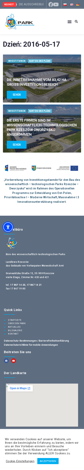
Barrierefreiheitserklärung (54, 340)
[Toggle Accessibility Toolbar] (8, 227)
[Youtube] (56, 4)
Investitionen (16, 61)
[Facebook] (50, 4)
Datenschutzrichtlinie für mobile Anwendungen (31, 344)
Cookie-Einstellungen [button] (20, 461)
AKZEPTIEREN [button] (48, 461)
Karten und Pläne (40, 61)
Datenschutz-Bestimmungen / (21, 340)
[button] (69, 21)
